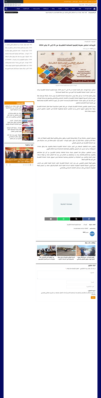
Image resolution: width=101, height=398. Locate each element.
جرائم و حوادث (36, 9)
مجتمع (73, 9)
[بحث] (6, 2)
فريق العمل (75, 2)
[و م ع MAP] (92, 236)
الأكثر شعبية (20, 103)
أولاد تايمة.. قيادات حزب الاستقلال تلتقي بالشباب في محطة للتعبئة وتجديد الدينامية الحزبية (66, 12)
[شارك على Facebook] (89, 219)
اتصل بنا (85, 2)
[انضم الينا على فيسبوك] (5, 5)
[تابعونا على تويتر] (10, 5)
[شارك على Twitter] (76, 219)
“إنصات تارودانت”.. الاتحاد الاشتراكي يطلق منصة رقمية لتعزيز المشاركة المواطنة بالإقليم (14, 122)
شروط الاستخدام (67, 2)
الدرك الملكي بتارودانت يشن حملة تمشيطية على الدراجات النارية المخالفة (66, 259)
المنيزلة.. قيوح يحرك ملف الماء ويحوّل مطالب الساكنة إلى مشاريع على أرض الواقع (14, 137)
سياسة (67, 9)
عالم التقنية (26, 9)
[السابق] (6, 164)
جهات (79, 9)
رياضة (53, 9)
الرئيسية (94, 8)
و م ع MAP (92, 49)
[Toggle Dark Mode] (6, 9)
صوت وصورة (29, 145)
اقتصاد (60, 9)
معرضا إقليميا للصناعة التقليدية (74, 225)
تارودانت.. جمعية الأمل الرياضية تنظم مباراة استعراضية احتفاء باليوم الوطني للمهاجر (14, 129)
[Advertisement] (50, 26)
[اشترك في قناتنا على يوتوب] (15, 5)
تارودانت (85, 225)
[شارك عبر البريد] (51, 219)
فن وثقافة (45, 9)
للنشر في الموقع (92, 2)
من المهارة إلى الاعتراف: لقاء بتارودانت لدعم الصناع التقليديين (46, 258)
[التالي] (10, 164)
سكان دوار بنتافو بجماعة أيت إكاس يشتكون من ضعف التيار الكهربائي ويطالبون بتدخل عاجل (14, 115)
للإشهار (80, 2)
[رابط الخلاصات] (13, 5)
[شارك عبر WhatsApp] (63, 219)
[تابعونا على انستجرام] (8, 5)
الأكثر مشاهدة (29, 103)
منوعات (18, 9)
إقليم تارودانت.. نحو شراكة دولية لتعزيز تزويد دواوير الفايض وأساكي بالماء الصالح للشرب (86, 259)
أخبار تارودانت (88, 9)
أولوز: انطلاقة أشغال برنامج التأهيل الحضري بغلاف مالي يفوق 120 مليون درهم (19, 161)
